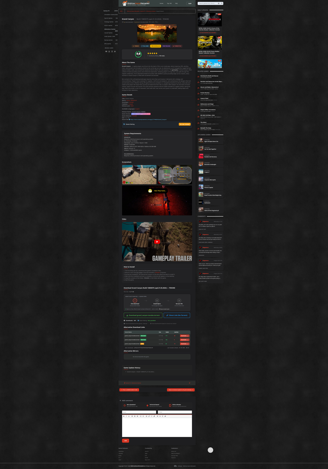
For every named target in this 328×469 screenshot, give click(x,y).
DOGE (146, 457)
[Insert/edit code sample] (160, 416)
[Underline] (129, 416)
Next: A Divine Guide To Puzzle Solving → (181, 390)
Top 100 (169, 3)
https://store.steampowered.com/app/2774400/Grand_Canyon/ (148, 119)
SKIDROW (121, 451)
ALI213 (146, 451)
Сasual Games (111, 33)
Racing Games (111, 40)
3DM (146, 453)
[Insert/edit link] (149, 416)
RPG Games (111, 44)
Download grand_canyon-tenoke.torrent (144, 315)
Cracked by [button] (148, 448)
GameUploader (129, 22)
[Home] (122, 11)
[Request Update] (189, 383)
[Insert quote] (157, 416)
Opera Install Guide (164, 309)
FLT (119, 457)
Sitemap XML (174, 455)
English (137, 109)
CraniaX (131, 102)
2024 (132, 106)
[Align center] (135, 416)
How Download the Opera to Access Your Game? (164, 323)
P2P (146, 455)
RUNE (120, 455)
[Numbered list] (143, 416)
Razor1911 (147, 460)
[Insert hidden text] (165, 416)
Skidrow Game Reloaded (133, 11)
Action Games (111, 25)
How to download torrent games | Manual (136, 323)
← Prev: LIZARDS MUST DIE (129, 390)
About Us (173, 451)
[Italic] (126, 416)
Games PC (111, 11)
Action (128, 100)
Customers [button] (174, 448)
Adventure (134, 100)
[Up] (210, 450)
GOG (120, 460)
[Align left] (132, 416)
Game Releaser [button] (123, 448)
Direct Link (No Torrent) (178, 315)
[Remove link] (151, 416)
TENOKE (134, 116)
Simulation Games (111, 14)
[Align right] (137, 416)
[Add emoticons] (146, 416)
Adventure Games (111, 29)
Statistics (173, 457)
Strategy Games (111, 22)
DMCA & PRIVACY (175, 453)
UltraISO (157, 272)
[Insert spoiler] (162, 416)
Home (161, 3)
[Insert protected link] (154, 416)
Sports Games (111, 18)
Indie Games (109, 36)
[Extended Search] (218, 3)
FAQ (176, 3)
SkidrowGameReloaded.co (138, 466)
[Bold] (123, 416)
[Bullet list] (140, 416)
